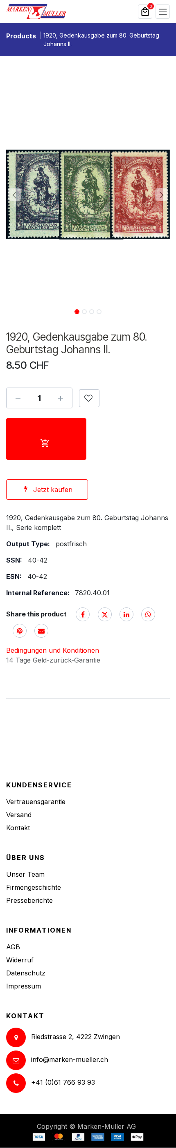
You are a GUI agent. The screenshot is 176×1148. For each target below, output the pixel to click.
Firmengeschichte (33, 887)
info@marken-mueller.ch (69, 1060)
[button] (14, 194)
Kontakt (18, 828)
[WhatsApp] (148, 614)
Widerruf (20, 960)
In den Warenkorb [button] (46, 439)
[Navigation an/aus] (163, 11)
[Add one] (60, 398)
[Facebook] (83, 614)
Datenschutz (25, 973)
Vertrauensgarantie (35, 802)
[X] (105, 614)
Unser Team (25, 874)
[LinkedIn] (126, 614)
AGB (13, 947)
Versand (19, 815)
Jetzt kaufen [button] (52, 489)
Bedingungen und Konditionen (52, 650)
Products (21, 36)
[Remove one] (18, 398)
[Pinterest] (20, 631)
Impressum (23, 986)
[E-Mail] (41, 631)
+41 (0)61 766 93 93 (63, 1083)
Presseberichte (29, 900)
